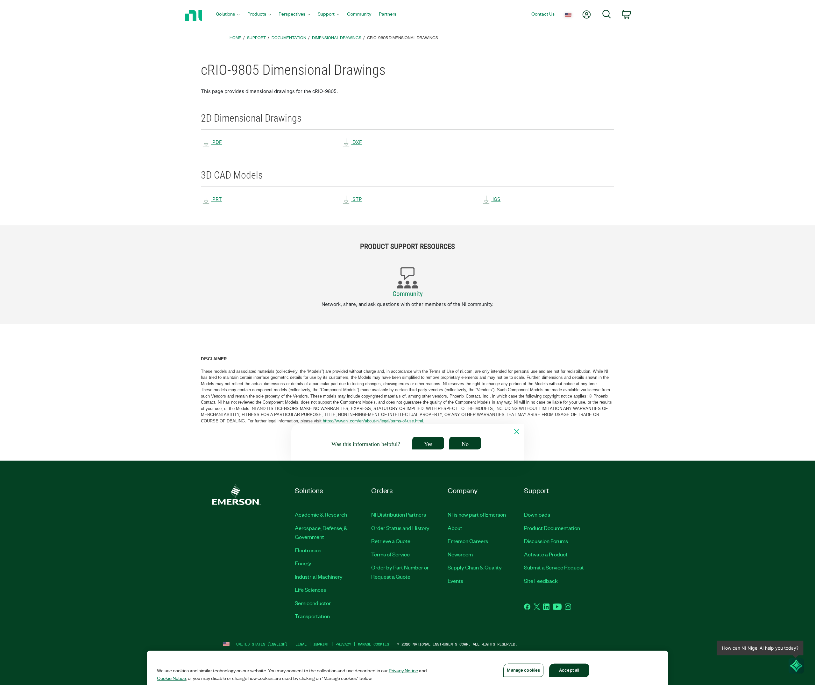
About (455, 527)
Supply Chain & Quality (475, 567)
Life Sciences (310, 589)
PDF (216, 142)
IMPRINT (321, 644)
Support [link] (256, 37)
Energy (303, 563)
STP (356, 199)
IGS (495, 199)
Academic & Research (321, 514)
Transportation (312, 615)
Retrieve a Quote (390, 540)
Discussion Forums (546, 540)
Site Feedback (541, 580)
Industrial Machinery (319, 576)
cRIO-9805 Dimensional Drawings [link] (402, 37)
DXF (356, 142)
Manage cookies (373, 644)
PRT (216, 199)
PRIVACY (343, 644)
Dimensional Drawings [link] (336, 37)
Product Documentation (552, 527)
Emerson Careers (468, 540)
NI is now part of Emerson (477, 514)
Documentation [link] (289, 37)
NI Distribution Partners (398, 514)
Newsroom (460, 554)
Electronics (308, 550)
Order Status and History (400, 527)
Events (455, 580)
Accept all (569, 670)
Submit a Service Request (554, 567)
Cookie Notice (171, 678)
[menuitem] (228, 15)
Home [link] (235, 37)
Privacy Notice (403, 670)
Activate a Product (546, 554)
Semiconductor (313, 602)
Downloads (537, 514)
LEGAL (301, 644)
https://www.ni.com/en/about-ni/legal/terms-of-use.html (373, 421)
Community (408, 294)
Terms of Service (390, 554)
